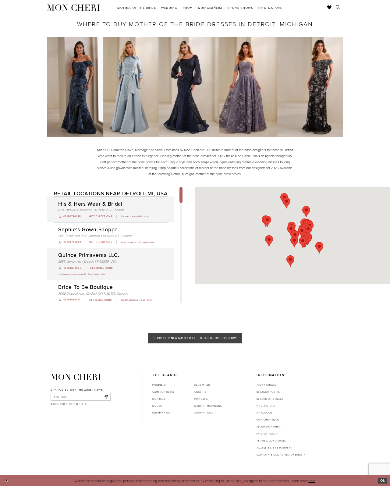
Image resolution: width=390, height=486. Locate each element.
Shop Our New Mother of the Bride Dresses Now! (195, 338)
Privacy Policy (267, 433)
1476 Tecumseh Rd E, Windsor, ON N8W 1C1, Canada (95, 236)
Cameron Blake (163, 391)
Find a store (266, 405)
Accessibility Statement (275, 447)
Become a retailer (270, 398)
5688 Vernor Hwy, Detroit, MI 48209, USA (87, 262)
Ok (382, 480)
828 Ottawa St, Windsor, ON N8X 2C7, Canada (91, 210)
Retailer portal (268, 391)
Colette (200, 391)
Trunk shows (266, 384)
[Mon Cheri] (76, 377)
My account (265, 412)
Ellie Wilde (202, 384)
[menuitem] (137, 7)
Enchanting (161, 412)
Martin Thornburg (208, 405)
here (312, 480)
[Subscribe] (105, 396)
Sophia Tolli (203, 412)
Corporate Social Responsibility (281, 454)
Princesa (201, 398)
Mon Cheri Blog (268, 419)
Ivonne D (159, 384)
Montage (158, 398)
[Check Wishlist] (329, 7)
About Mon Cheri (269, 426)
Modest (158, 405)
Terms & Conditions (271, 440)
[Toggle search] (338, 7)
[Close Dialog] (6, 481)
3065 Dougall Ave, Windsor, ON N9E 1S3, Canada (93, 294)
